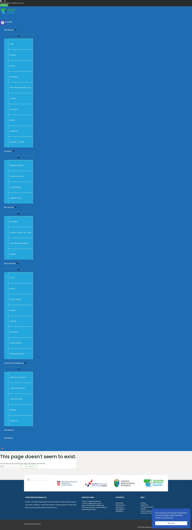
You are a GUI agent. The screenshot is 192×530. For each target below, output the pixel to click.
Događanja (119, 511)
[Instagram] (5, 1)
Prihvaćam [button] (171, 523)
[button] (4, 5)
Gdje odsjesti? (120, 509)
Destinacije (119, 503)
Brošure (143, 503)
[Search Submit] (23, 466)
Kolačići (143, 509)
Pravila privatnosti (147, 507)
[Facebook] (1, 1)
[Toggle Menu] (18, 36)
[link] (2, 448)
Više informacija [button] (167, 518)
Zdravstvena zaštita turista (150, 513)
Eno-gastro (120, 507)
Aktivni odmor (120, 505)
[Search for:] (13, 466)
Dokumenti (144, 505)
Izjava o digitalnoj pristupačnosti (152, 511)
